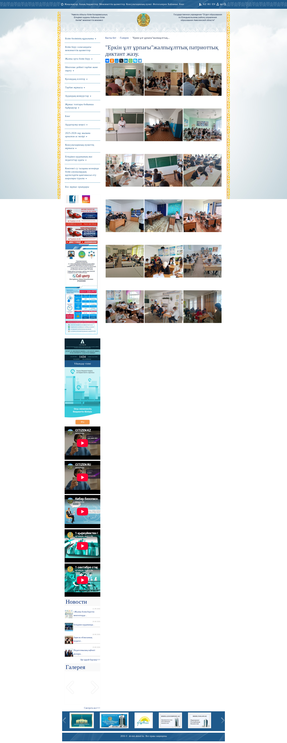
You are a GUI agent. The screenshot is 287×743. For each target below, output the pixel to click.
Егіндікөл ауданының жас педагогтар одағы (79, 158)
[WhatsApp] (131, 61)
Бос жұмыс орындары (77, 186)
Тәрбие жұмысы (74, 87)
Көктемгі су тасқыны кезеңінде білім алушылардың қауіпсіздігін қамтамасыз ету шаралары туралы (82, 173)
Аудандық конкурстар (77, 96)
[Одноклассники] (112, 61)
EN (213, 4)
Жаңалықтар (71, 4)
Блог (181, 4)
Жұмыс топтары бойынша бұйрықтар (79, 106)
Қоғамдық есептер (75, 79)
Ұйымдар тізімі (82, 363)
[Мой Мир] (117, 61)
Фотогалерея (160, 4)
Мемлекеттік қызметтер (112, 4)
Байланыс (173, 4)
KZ (204, 4)
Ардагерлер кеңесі (75, 124)
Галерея (124, 37)
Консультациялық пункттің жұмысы (79, 146)
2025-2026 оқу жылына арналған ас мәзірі (77, 135)
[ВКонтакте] (107, 61)
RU (209, 4)
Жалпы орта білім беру (78, 58)
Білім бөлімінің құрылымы (80, 38)
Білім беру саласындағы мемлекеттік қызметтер (78, 49)
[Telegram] (140, 61)
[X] (121, 61)
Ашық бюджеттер (88, 4)
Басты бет (110, 37)
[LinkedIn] (126, 61)
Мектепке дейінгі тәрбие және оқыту (81, 69)
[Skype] (135, 61)
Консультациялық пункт (139, 4)
